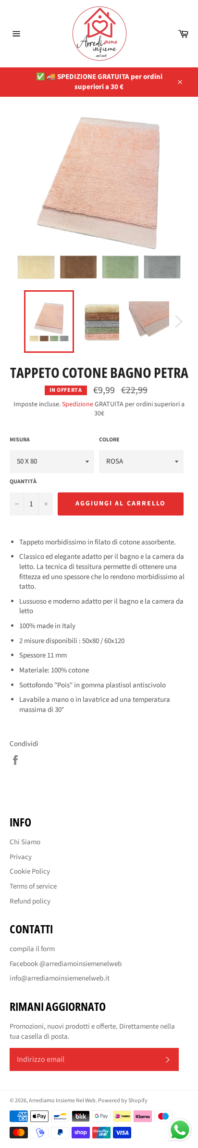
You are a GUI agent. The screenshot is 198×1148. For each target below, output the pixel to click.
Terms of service (33, 886)
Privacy (21, 857)
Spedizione (77, 404)
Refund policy (30, 901)
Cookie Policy (30, 871)
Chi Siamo (25, 842)
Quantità (23, 482)
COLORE (109, 440)
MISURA (20, 440)
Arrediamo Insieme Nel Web (62, 1100)
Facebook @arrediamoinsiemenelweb (66, 964)
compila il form (32, 949)
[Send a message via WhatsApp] (180, 1130)
